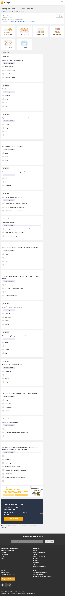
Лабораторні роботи (39, 556)
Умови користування (16, 593)
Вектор (3, 558)
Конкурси (36, 560)
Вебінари (3, 552)
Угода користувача (5, 593)
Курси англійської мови (39, 566)
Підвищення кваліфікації (7, 550)
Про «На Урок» (5, 572)
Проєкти (35, 558)
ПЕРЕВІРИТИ (49, 541)
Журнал (35, 550)
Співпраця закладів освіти (8, 574)
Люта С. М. (5, 15)
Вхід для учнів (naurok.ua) (40, 572)
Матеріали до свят (38, 574)
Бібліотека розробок (39, 552)
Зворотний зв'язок (8, 579)
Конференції (4, 554)
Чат (34, 564)
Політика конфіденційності (28, 593)
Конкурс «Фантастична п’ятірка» (42, 576)
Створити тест (13, 519)
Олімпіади (36, 562)
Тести (35, 554)
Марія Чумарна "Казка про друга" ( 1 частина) (23, 21)
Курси (2, 556)
